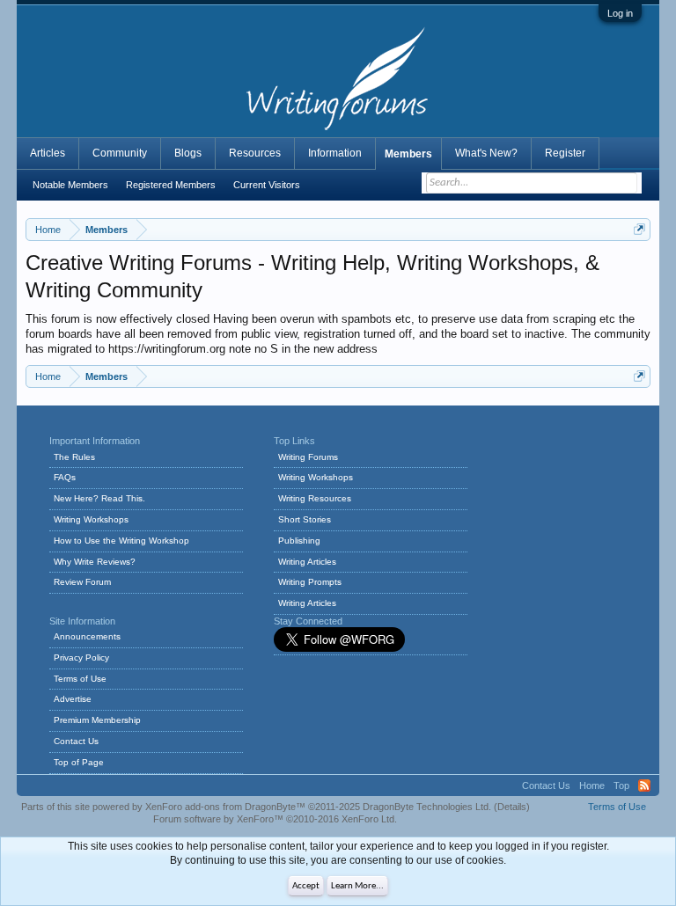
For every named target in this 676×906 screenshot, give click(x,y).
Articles (47, 153)
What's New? (486, 153)
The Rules (74, 457)
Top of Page (79, 762)
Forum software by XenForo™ (275, 819)
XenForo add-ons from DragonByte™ (225, 806)
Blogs (188, 153)
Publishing (299, 540)
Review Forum (82, 582)
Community (119, 153)
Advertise (73, 699)
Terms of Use (80, 678)
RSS (644, 785)
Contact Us (76, 741)
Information (335, 153)
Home (592, 785)
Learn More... (357, 886)
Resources (255, 153)
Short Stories (304, 519)
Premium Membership (97, 720)
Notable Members (70, 184)
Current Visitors (266, 184)
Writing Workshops (91, 519)
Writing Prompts (310, 582)
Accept (306, 886)
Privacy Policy (81, 657)
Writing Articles (307, 561)
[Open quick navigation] (639, 229)
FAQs (65, 477)
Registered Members (171, 184)
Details (511, 806)
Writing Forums (308, 457)
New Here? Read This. (99, 498)
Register (565, 153)
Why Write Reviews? (95, 561)
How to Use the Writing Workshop (121, 540)
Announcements (87, 636)
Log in (620, 13)
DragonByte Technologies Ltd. (427, 806)
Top (621, 785)
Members (408, 154)
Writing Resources (314, 498)
